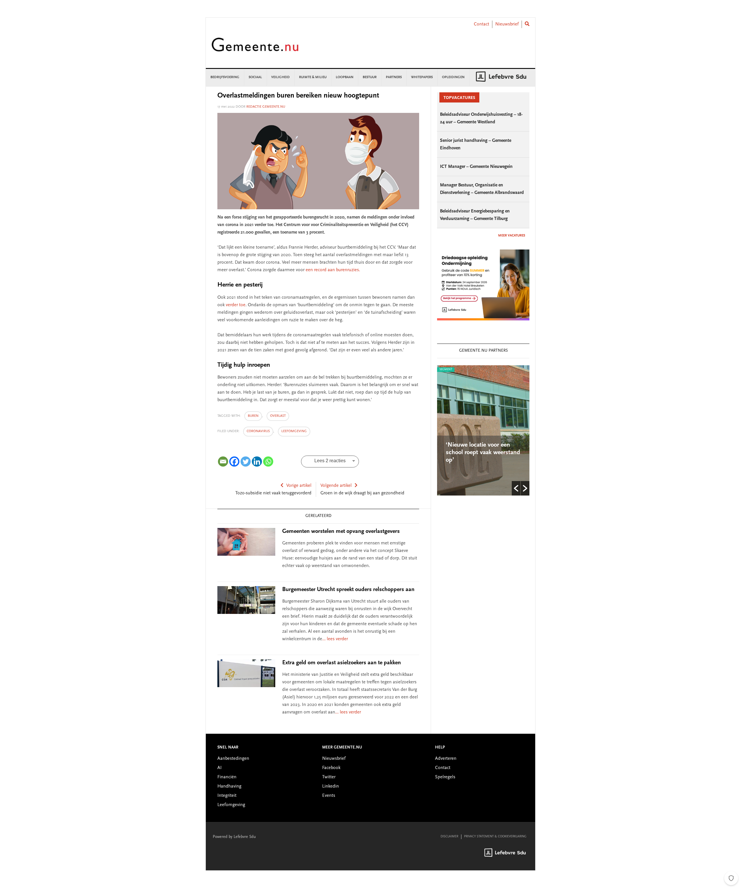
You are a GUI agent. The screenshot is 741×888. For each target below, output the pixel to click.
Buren (253, 416)
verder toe (235, 305)
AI (219, 768)
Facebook (331, 768)
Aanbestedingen (233, 758)
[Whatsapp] (268, 461)
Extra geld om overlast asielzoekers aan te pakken (341, 663)
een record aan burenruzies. (333, 270)
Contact (481, 24)
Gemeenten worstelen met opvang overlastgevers (341, 531)
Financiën (226, 777)
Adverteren (445, 758)
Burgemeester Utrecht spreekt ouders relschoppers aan (348, 589)
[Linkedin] (257, 461)
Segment (471, 369)
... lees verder (335, 639)
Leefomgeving (294, 431)
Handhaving (229, 786)
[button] (516, 488)
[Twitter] (246, 461)
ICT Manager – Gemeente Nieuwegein (476, 166)
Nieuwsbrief (507, 24)
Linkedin (330, 786)
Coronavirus (258, 431)
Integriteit (226, 795)
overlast (278, 416)
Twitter (328, 777)
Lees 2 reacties (330, 460)
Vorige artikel (298, 485)
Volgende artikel (336, 485)
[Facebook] (234, 461)
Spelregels (445, 777)
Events (328, 795)
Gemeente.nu (255, 48)
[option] (508, 430)
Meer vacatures (511, 235)
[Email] (223, 461)
